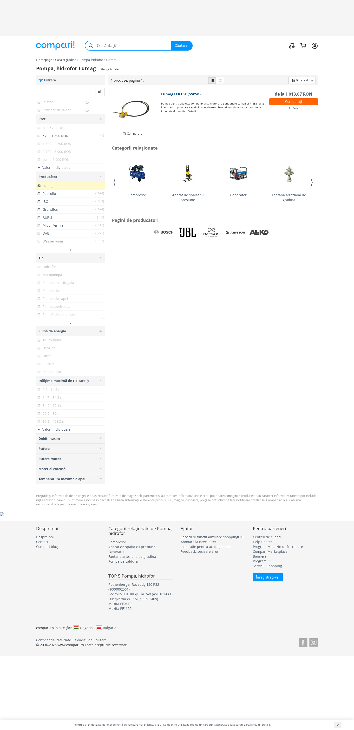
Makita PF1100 (119, 608)
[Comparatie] (291, 45)
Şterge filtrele (109, 69)
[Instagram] (313, 641)
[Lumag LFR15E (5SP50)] (135, 109)
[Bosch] (163, 232)
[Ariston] (235, 232)
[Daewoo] (211, 232)
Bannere (260, 556)
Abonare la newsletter (198, 541)
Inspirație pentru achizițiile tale (206, 546)
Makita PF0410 (119, 603)
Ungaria (86, 627)
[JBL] (187, 232)
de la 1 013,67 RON (293, 94)
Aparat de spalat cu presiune (188, 197)
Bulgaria (109, 627)
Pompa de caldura (123, 561)
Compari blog (47, 546)
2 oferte (293, 108)
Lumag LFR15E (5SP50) (181, 94)
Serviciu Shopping (267, 566)
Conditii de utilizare (91, 640)
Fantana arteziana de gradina (289, 197)
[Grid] (220, 80)
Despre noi (45, 537)
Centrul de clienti (267, 537)
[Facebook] (303, 641)
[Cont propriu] (314, 45)
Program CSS (263, 561)
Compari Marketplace (270, 551)
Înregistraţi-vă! (268, 577)
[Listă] (212, 80)
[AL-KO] (259, 232)
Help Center (262, 541)
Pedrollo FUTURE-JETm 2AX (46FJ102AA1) (140, 594)
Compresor (137, 195)
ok (100, 91)
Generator (238, 195)
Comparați (293, 101)
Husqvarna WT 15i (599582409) (133, 599)
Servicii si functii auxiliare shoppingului (212, 537)
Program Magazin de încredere (278, 546)
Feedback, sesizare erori (200, 551)
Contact (42, 541)
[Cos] (303, 45)
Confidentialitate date (53, 640)
